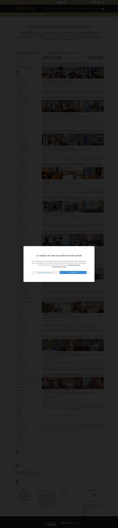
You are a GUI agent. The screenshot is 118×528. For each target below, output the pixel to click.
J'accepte (73, 272)
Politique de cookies (74, 265)
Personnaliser (45, 272)
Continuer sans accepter (59, 266)
